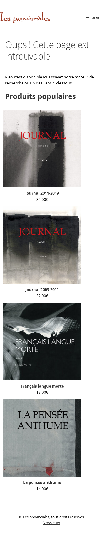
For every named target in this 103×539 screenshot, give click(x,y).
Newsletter (51, 522)
